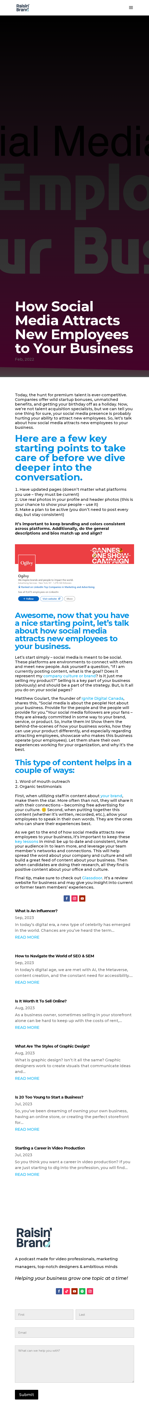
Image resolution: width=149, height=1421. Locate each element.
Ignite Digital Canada (102, 698)
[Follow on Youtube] (82, 898)
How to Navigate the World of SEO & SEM (54, 956)
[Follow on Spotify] (82, 1291)
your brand (111, 795)
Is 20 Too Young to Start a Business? (49, 1097)
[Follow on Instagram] (74, 898)
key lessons (26, 841)
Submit (26, 1394)
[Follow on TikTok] (67, 1291)
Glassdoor (92, 878)
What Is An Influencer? (36, 911)
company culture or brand (69, 676)
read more (27, 937)
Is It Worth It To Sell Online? (41, 1001)
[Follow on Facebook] (67, 898)
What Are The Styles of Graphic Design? (52, 1046)
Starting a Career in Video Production (50, 1148)
